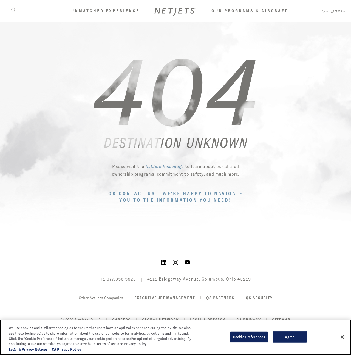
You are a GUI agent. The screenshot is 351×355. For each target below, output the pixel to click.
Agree (290, 337)
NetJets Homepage (164, 166)
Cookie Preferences (249, 337)
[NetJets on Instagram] (175, 262)
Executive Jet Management (164, 298)
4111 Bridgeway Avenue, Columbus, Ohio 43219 (199, 279)
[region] (175, 337)
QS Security (259, 298)
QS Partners (220, 298)
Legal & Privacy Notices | (29, 349)
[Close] (342, 337)
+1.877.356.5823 (118, 279)
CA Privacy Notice (66, 349)
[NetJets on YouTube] (187, 262)
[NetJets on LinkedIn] (163, 262)
